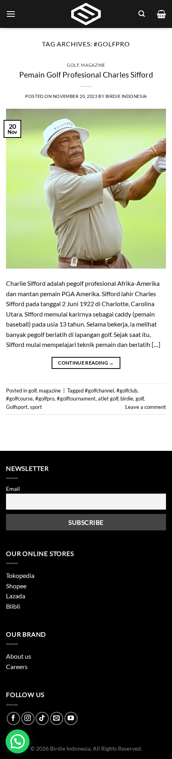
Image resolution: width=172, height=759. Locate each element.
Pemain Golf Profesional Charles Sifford (86, 74)
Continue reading (86, 363)
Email (13, 488)
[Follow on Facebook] (13, 718)
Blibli (13, 606)
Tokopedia (20, 575)
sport (36, 407)
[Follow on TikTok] (42, 718)
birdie (126, 398)
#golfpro (44, 398)
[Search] (141, 14)
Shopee (16, 586)
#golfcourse (19, 398)
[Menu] (11, 14)
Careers (17, 666)
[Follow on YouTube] (71, 718)
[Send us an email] (56, 718)
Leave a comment (145, 407)
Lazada (15, 596)
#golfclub (126, 390)
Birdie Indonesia (126, 96)
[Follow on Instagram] (27, 718)
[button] (18, 741)
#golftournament (76, 398)
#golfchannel (99, 390)
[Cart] (161, 14)
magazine (93, 65)
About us (18, 656)
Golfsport (17, 407)
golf (73, 65)
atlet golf (108, 398)
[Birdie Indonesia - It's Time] (86, 14)
